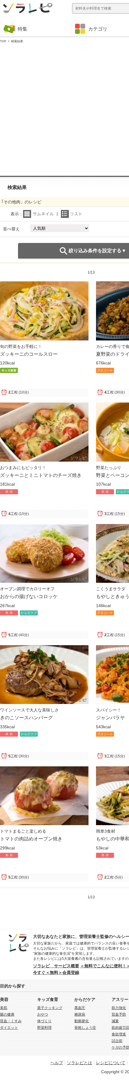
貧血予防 (119, 1014)
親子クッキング (49, 1008)
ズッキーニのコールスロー (29, 354)
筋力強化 (119, 1008)
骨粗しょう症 (85, 1028)
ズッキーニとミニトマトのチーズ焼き (41, 475)
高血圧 (79, 1008)
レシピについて (110, 1062)
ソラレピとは (79, 1062)
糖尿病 (79, 1014)
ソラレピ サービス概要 (56, 965)
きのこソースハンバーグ (26, 717)
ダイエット (9, 1028)
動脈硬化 (81, 1021)
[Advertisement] (64, 109)
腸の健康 (7, 1014)
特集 (22, 28)
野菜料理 (44, 1028)
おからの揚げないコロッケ (29, 596)
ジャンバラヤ (110, 717)
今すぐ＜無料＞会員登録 (56, 972)
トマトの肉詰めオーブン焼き (31, 838)
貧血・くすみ (11, 1021)
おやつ (42, 1014)
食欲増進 (119, 1034)
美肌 (3, 1008)
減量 (115, 1021)
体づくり (44, 1021)
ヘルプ (56, 1062)
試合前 (117, 1041)
